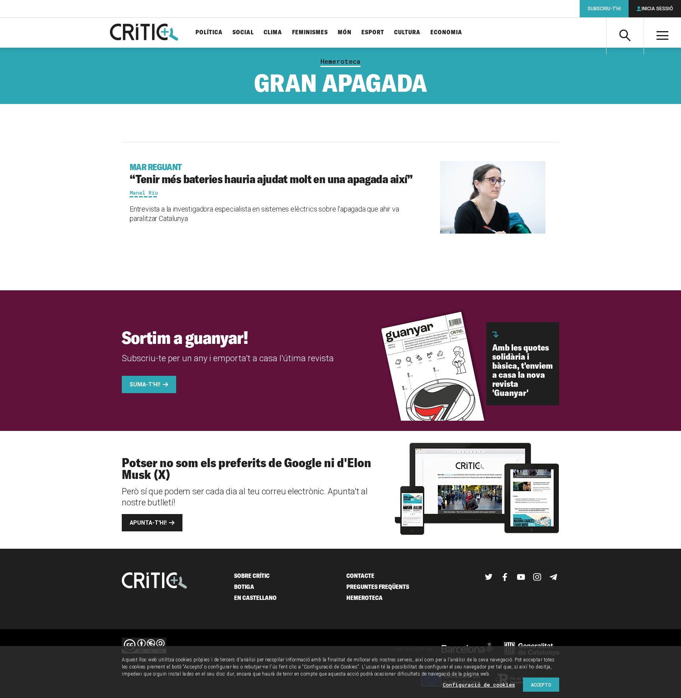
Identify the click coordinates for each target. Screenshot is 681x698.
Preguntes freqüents (377, 586)
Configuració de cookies (479, 684)
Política (209, 32)
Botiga (244, 586)
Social (243, 32)
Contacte (360, 575)
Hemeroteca (340, 61)
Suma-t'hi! (145, 384)
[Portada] (144, 33)
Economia (446, 32)
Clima (273, 32)
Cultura (407, 32)
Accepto (541, 684)
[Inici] (154, 581)
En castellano (255, 597)
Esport (372, 32)
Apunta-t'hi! (148, 523)
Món (345, 32)
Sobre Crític (252, 575)
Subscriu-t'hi (604, 8)
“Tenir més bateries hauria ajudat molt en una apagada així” (271, 174)
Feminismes (310, 32)
